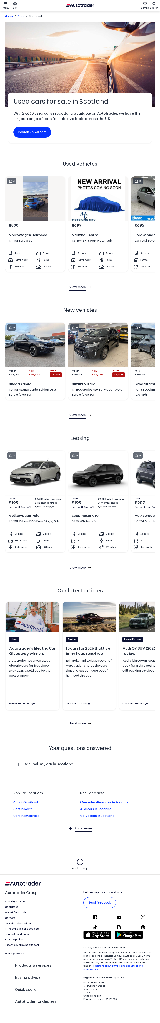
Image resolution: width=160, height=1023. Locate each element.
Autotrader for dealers (35, 1002)
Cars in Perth (22, 809)
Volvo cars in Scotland (97, 816)
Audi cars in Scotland (95, 809)
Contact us (12, 907)
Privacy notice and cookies (22, 929)
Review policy (14, 939)
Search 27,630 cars (32, 132)
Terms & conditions (17, 934)
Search (154, 8)
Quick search (27, 990)
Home (9, 16)
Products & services (33, 966)
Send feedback (99, 902)
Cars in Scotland (25, 802)
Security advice (15, 901)
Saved (145, 8)
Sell (15, 8)
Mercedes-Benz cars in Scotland (104, 802)
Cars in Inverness (26, 816)
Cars (21, 16)
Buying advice (28, 978)
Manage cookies (15, 954)
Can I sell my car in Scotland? (49, 764)
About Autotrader (16, 912)
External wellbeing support (22, 945)
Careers (10, 918)
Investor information (18, 923)
